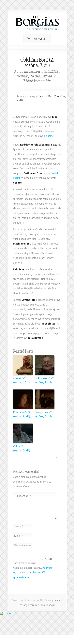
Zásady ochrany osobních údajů (37, 605)
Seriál (35, 76)
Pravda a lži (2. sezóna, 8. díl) (22, 414)
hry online (55, 600)
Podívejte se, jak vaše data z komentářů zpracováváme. (32, 572)
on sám (48, 136)
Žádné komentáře (37, 80)
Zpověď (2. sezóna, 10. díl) (22, 380)
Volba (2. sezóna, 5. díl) (21, 448)
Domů (20, 96)
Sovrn (58, 457)
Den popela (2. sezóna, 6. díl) (43, 414)
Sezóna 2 (49, 76)
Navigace (39, 38)
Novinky (23, 76)
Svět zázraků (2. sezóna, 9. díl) (44, 380)
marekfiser (32, 71)
